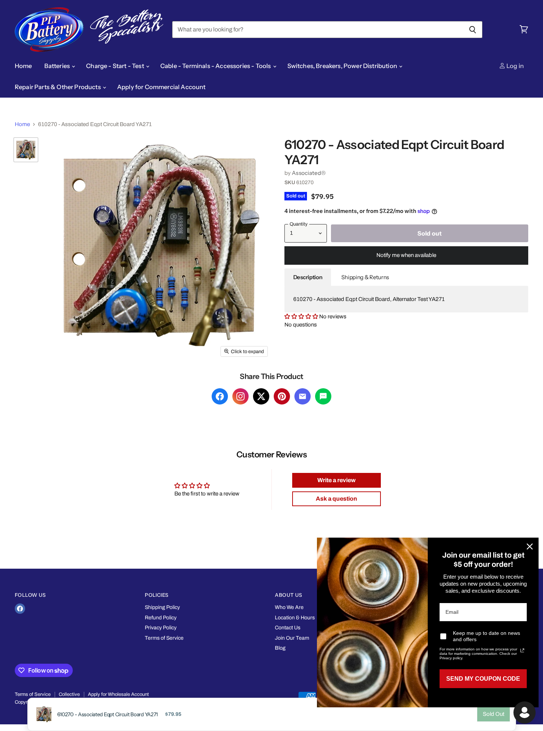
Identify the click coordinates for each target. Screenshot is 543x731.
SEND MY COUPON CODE (483, 679)
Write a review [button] (336, 480)
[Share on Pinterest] (282, 396)
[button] (301, 316)
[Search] (472, 29)
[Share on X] (261, 396)
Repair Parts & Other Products (58, 87)
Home (23, 66)
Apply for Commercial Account (161, 87)
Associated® (309, 172)
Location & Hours (295, 617)
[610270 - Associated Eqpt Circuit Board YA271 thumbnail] (26, 150)
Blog (280, 648)
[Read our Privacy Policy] (522, 650)
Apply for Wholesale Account (118, 694)
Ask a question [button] (336, 498)
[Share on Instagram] (240, 396)
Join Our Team (292, 638)
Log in (514, 66)
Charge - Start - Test (115, 66)
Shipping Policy (162, 607)
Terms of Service (164, 638)
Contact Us (287, 627)
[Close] (530, 546)
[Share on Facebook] (220, 396)
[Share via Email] (302, 396)
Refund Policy (161, 617)
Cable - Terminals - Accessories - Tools (216, 66)
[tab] (307, 277)
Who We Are (289, 607)
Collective (69, 694)
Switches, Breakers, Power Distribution (342, 66)
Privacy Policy (161, 627)
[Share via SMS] (323, 396)
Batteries (57, 66)
